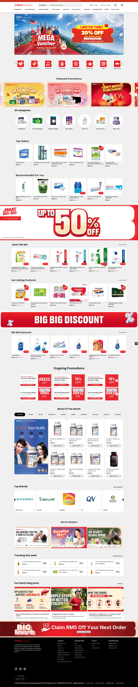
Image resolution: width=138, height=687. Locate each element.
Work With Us (60, 650)
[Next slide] (135, 94)
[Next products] (122, 156)
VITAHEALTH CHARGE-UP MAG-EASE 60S (112, 470)
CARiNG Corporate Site (63, 652)
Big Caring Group (61, 643)
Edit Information (95, 648)
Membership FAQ (113, 648)
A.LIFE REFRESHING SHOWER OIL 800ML (68, 561)
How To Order (78, 645)
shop (44, 563)
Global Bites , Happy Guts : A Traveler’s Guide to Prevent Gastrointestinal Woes (105, 615)
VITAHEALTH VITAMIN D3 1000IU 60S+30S (75, 439)
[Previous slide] (2, 94)
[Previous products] (16, 156)
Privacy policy (89, 683)
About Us (59, 645)
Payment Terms (78, 652)
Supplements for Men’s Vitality (63, 614)
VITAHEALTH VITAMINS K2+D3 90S (57, 439)
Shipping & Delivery (79, 650)
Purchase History (96, 643)
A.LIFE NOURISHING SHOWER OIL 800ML (31, 561)
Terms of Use (60, 657)
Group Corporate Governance (64, 661)
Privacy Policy (60, 659)
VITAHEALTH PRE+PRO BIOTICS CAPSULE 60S (93, 439)
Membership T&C (113, 645)
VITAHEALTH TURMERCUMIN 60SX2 (76, 470)
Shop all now (122, 244)
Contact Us (60, 648)
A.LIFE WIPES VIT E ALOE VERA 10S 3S (68, 570)
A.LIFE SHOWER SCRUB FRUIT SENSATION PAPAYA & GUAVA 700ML (105, 570)
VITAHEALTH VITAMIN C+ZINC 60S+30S (57, 470)
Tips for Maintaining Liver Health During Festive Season (32, 615)
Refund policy (120, 683)
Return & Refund (78, 648)
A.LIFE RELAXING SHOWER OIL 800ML (31, 570)
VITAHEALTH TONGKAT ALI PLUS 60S (113, 439)
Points (93, 645)
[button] (18, 9)
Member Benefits (113, 643)
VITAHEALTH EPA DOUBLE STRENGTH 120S (94, 470)
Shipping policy (110, 683)
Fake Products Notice (80, 657)
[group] (21, 122)
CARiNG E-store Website (63, 654)
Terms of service (99, 683)
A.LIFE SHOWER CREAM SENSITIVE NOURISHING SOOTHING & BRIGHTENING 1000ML (104, 561)
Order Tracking (78, 654)
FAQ (76, 643)
